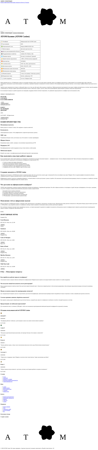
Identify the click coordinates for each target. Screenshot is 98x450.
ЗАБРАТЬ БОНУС (4, 103)
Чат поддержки (6, 410)
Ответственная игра (7, 381)
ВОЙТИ (2, 1)
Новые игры (6, 391)
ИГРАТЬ (2, 224)
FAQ (4, 408)
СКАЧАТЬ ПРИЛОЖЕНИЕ (18, 33)
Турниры (5, 390)
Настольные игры (7, 389)
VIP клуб (5, 400)
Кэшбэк (5, 399)
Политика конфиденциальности (10, 380)
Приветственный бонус (8, 396)
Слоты (4, 386)
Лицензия (5, 378)
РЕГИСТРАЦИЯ (8, 1)
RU (4, 411)
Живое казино (6, 388)
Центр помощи (6, 406)
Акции (4, 401)
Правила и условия (7, 379)
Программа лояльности (8, 398)
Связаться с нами (7, 409)
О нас (4, 376)
